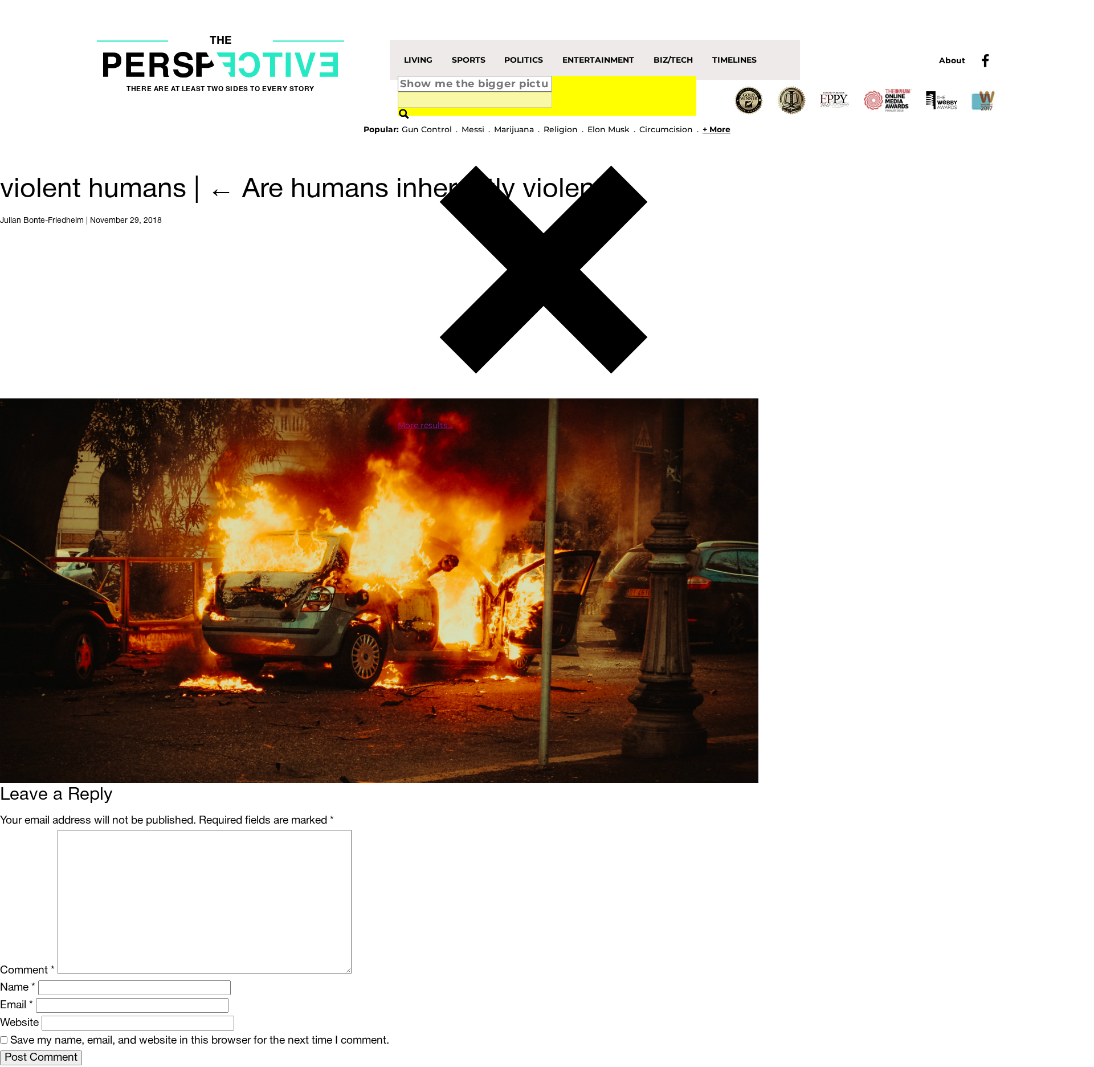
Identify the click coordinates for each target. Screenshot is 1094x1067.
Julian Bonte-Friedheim (42, 221)
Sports (468, 60)
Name (17, 988)
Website (19, 1023)
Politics (523, 60)
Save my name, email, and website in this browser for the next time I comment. (199, 1041)
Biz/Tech (673, 60)
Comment (27, 971)
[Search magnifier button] (404, 114)
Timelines (734, 60)
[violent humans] (379, 590)
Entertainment (598, 60)
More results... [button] (425, 425)
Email (16, 1005)
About (952, 60)
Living (418, 60)
